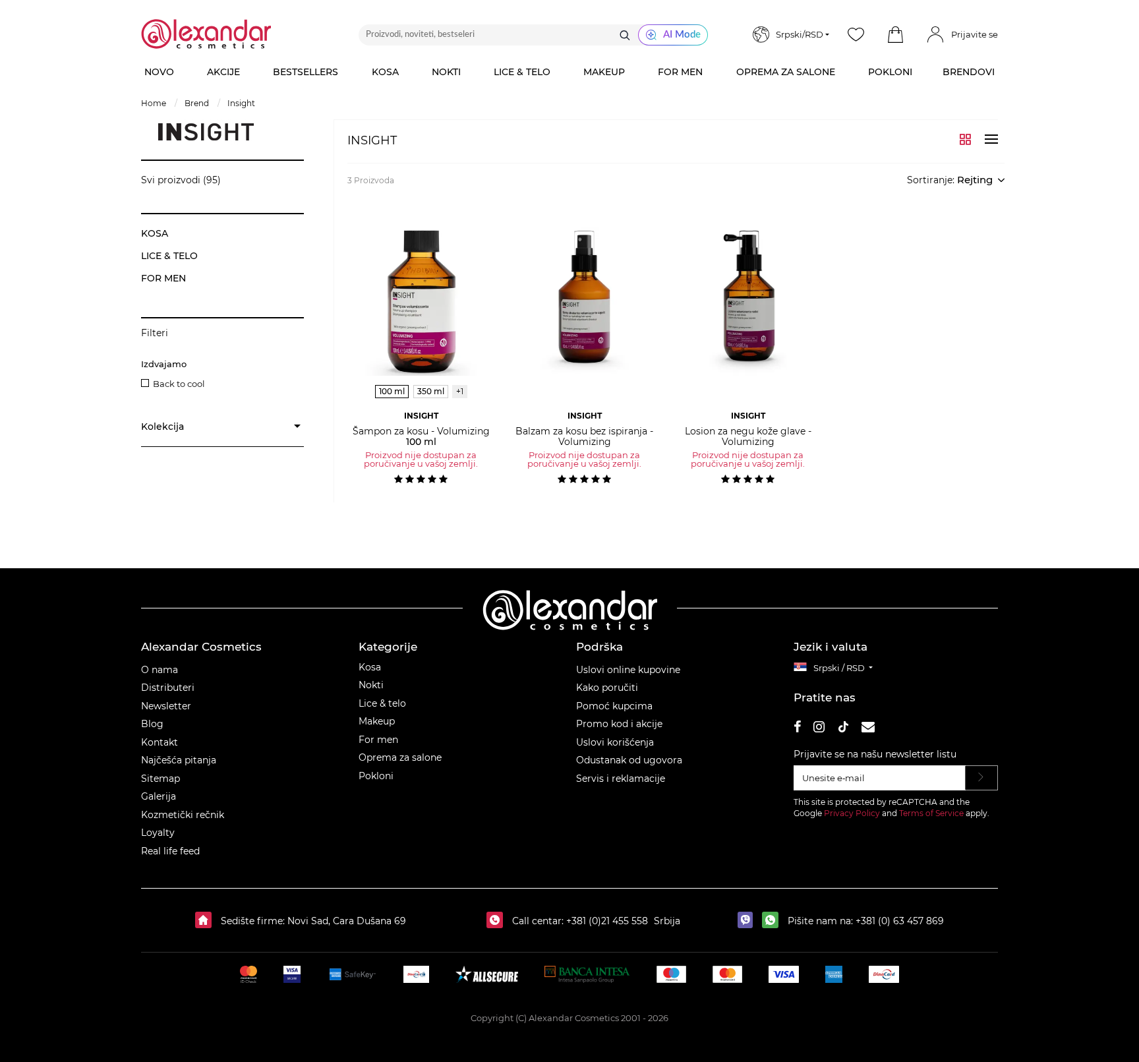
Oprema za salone (400, 757)
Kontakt (159, 742)
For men (378, 740)
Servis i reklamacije (620, 778)
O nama (159, 670)
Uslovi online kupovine (628, 670)
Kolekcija (162, 426)
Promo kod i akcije (619, 724)
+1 (459, 391)
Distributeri (167, 687)
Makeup (377, 721)
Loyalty (158, 833)
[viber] (748, 921)
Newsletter (166, 706)
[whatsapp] (773, 921)
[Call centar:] (498, 921)
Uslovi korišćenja (615, 742)
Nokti (371, 685)
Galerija (158, 796)
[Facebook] (798, 729)
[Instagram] (819, 729)
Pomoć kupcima (614, 706)
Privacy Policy (852, 813)
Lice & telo (382, 703)
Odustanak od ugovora (629, 760)
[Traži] (625, 34)
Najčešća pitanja (178, 760)
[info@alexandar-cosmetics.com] (868, 729)
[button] (895, 35)
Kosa (370, 667)
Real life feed (170, 851)
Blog (152, 724)
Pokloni (376, 776)
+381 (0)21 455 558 (606, 921)
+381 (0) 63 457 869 (900, 921)
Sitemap (160, 778)
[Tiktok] (843, 729)
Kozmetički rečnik (182, 815)
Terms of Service (931, 813)
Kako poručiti (607, 687)
